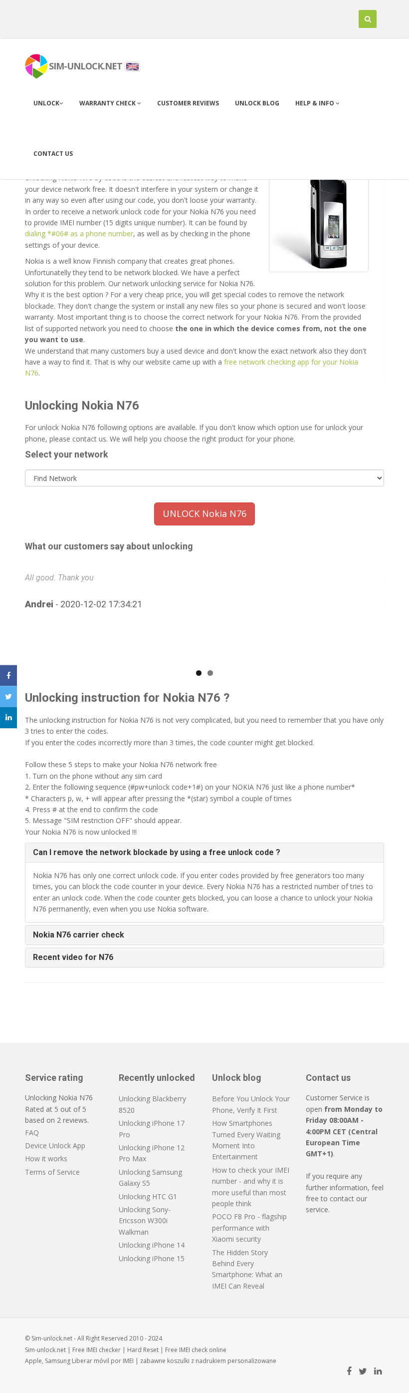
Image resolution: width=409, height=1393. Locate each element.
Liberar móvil (90, 1361)
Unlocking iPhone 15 (152, 1258)
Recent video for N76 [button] (73, 957)
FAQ (32, 1132)
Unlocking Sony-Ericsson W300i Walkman (145, 1221)
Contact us (53, 153)
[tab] (204, 852)
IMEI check (193, 1350)
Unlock (46, 103)
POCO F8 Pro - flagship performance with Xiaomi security (249, 1228)
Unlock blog (257, 103)
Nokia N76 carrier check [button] (78, 934)
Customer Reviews (188, 103)
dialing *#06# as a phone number (79, 233)
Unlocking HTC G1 (148, 1196)
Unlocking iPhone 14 (152, 1245)
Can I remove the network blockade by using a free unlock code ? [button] (156, 852)
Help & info (315, 103)
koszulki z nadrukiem (196, 1361)
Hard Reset (143, 1350)
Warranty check (108, 103)
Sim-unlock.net (45, 1350)
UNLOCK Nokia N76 (204, 513)
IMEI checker (103, 1350)
